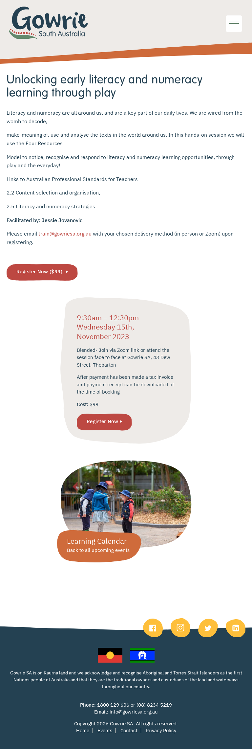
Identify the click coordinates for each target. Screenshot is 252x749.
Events (104, 730)
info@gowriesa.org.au (134, 712)
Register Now (102, 421)
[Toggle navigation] (234, 23)
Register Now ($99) (40, 271)
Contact (128, 730)
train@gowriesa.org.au (65, 234)
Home (82, 730)
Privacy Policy (161, 730)
